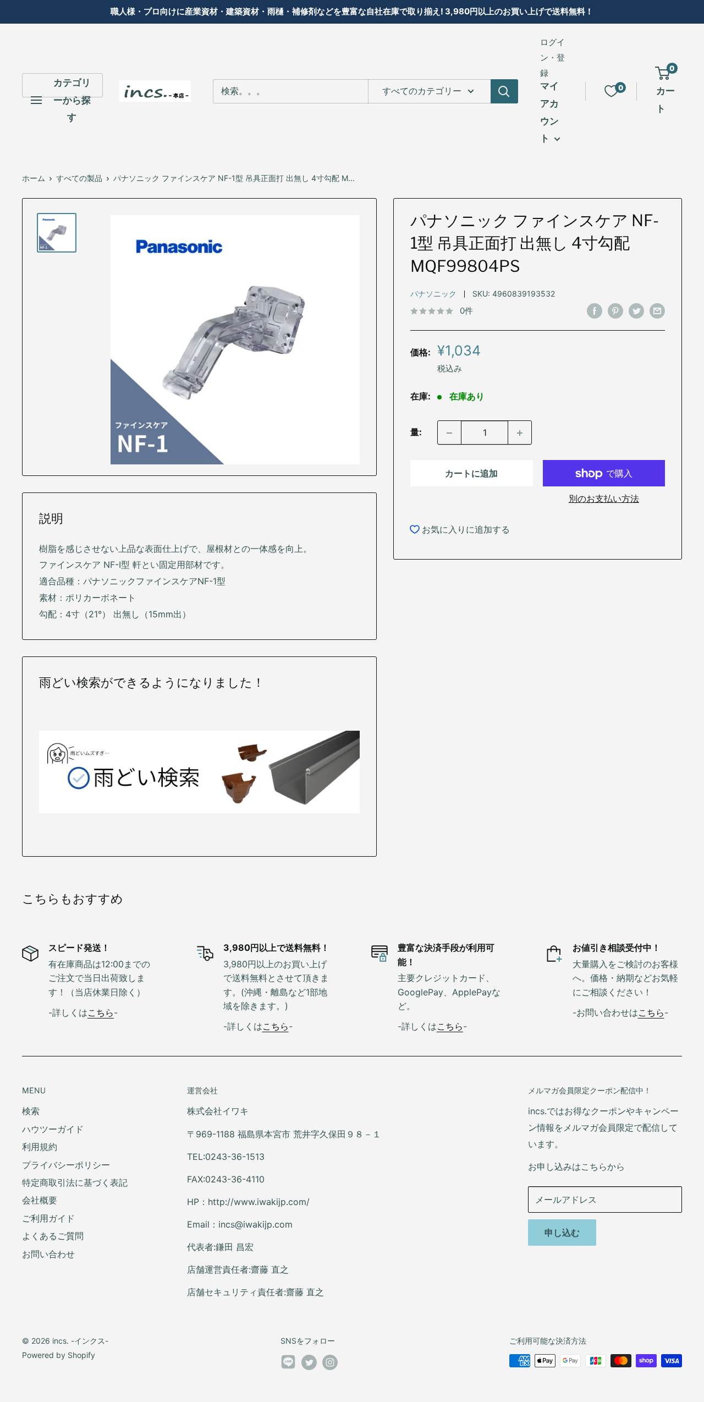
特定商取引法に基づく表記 (75, 1182)
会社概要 (39, 1200)
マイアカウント (549, 112)
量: (416, 432)
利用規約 (39, 1146)
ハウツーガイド (53, 1129)
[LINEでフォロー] (288, 1364)
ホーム (33, 178)
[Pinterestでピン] (615, 310)
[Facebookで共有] (594, 310)
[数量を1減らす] (449, 433)
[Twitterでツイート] (636, 310)
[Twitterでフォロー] (309, 1362)
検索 (31, 1110)
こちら (100, 1012)
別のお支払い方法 (604, 499)
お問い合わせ (48, 1253)
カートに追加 (471, 473)
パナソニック (433, 294)
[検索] (504, 91)
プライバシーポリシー (66, 1164)
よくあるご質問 (53, 1235)
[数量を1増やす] (519, 433)
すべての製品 (79, 178)
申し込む (562, 1232)
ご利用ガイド (48, 1218)
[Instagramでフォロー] (330, 1362)
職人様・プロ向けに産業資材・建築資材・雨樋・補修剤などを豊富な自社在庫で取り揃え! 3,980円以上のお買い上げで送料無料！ (352, 11)
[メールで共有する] (657, 310)
